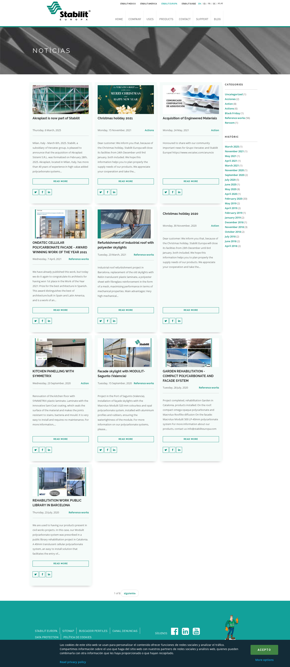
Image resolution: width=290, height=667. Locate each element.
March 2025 (232, 146)
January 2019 (233, 217)
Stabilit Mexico (128, 3)
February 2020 (233, 198)
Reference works (79, 259)
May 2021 (230, 156)
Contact (185, 19)
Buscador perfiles (93, 630)
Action (215, 130)
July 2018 (230, 236)
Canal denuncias (125, 630)
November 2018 (234, 227)
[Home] (70, 10)
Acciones (230, 99)
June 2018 (230, 241)
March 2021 (232, 165)
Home (119, 19)
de (214, 3)
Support (202, 19)
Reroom (230, 122)
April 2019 (231, 208)
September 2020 (234, 175)
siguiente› (130, 593)
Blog (217, 19)
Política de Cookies (77, 637)
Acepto (264, 649)
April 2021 (231, 161)
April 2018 (231, 246)
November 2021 (234, 151)
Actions (149, 130)
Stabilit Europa (169, 3)
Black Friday (232, 113)
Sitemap (68, 630)
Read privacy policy (73, 662)
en (199, 3)
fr (209, 3)
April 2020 (231, 194)
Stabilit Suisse (189, 3)
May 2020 (230, 189)
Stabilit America (148, 3)
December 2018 (234, 222)
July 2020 (230, 179)
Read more (60, 181)
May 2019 (230, 203)
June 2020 (230, 184)
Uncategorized (234, 94)
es (204, 3)
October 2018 (233, 232)
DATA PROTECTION (46, 637)
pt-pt (220, 3)
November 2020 (234, 170)
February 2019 (233, 213)
